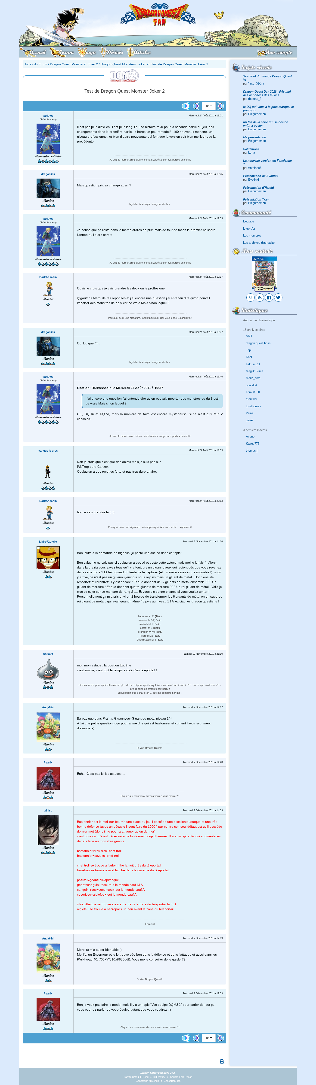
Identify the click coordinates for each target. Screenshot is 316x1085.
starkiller (251, 399)
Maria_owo (253, 378)
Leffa (251, 152)
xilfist (48, 810)
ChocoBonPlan (172, 1080)
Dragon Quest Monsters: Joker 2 (74, 64)
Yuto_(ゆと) (256, 83)
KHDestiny (159, 1077)
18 (207, 106)
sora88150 (253, 392)
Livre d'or (249, 228)
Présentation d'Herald (258, 187)
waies (250, 420)
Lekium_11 (253, 364)
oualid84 (251, 385)
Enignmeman (257, 114)
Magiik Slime (254, 371)
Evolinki (253, 179)
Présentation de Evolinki (260, 176)
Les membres (252, 235)
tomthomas (253, 406)
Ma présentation (254, 137)
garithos (48, 115)
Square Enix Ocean (181, 1077)
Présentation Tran (256, 199)
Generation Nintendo (147, 1080)
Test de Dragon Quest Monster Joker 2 (179, 64)
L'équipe (248, 221)
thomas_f (254, 98)
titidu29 (48, 654)
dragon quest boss (258, 343)
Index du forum (36, 64)
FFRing (144, 1077)
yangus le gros (48, 450)
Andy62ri (48, 707)
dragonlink (48, 174)
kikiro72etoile (48, 541)
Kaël (249, 357)
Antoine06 (254, 168)
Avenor (250, 436)
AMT (249, 336)
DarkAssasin (48, 277)
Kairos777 (252, 443)
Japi (248, 350)
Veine (249, 413)
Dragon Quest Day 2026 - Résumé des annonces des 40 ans (267, 93)
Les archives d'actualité (259, 242)
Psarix (48, 762)
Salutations (251, 149)
